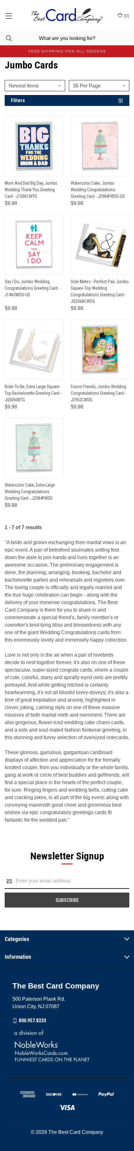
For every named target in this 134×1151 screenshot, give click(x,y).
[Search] (6, 38)
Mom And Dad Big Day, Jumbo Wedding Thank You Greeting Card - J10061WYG (31, 190)
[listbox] (37, 85)
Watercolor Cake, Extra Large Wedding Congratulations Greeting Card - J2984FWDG (30, 492)
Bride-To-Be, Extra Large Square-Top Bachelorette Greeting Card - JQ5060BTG (33, 393)
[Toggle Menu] (8, 15)
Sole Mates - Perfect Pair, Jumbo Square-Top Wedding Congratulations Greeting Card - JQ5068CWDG (100, 291)
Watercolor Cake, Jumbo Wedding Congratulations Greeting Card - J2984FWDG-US (98, 190)
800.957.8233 (32, 1020)
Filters (18, 100)
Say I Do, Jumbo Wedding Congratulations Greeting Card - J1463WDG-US (32, 288)
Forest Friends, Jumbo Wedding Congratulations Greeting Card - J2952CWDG (98, 393)
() (125, 15)
